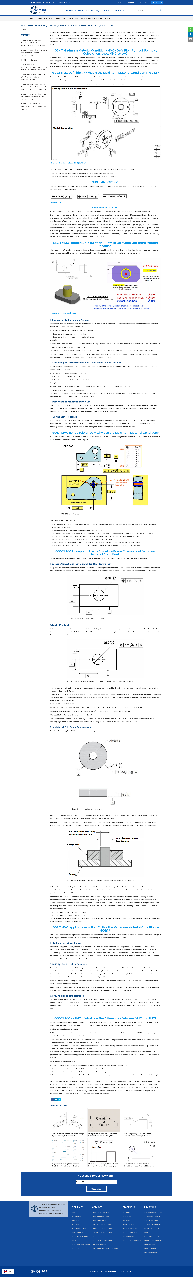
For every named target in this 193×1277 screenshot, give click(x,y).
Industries (127, 1216)
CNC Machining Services (102, 1224)
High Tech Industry (151, 1236)
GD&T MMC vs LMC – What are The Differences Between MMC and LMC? (34, 106)
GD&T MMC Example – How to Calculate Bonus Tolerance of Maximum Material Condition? (33, 87)
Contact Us (119, 10)
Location (75, 1248)
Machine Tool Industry (152, 1240)
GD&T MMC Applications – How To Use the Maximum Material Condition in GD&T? (34, 96)
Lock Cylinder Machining (132, 1240)
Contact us (76, 1224)
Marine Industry (150, 1244)
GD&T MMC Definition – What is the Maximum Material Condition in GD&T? (34, 53)
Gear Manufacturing (131, 1228)
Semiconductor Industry (152, 1212)
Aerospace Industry (152, 1216)
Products (131, 2)
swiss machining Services (103, 1232)
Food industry (149, 1232)
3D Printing (97, 1236)
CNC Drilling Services (101, 1216)
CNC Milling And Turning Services (105, 1248)
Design (118, 2)
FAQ (73, 1212)
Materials (82, 10)
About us (75, 1220)
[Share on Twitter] (59, 1099)
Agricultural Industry (152, 1220)
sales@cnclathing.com (41, 3)
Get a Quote (157, 2)
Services (70, 10)
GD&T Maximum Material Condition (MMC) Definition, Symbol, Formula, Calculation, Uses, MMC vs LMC (33, 43)
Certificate (76, 1216)
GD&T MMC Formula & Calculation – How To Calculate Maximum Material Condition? (34, 67)
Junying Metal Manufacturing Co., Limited (114, 1271)
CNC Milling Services (100, 1220)
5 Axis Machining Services (103, 1228)
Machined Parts (129, 1236)
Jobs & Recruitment (80, 1236)
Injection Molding (130, 1232)
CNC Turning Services (101, 1212)
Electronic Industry (151, 1228)
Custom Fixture (129, 1224)
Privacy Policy (77, 1232)
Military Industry (150, 1252)
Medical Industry (150, 1248)
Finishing (95, 10)
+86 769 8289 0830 (63, 3)
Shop (74, 1240)
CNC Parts (127, 1220)
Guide (106, 10)
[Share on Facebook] (52, 1099)
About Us (143, 2)
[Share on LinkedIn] (56, 1099)
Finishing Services (99, 1244)
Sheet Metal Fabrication (102, 1240)
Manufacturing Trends (80, 1244)
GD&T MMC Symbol (29, 60)
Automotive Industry (152, 1224)
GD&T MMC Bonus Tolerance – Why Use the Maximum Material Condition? (34, 77)
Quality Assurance (79, 1228)
